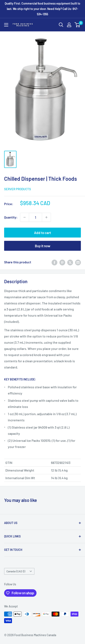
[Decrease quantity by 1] (24, 217)
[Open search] (61, 25)
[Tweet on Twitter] (70, 262)
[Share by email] (78, 262)
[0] (77, 24)
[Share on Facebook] (54, 262)
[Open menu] (6, 24)
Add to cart (42, 233)
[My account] (69, 25)
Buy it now (42, 246)
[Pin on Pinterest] (62, 262)
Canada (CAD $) (15, 571)
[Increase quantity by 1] (46, 217)
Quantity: (11, 217)
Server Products (17, 189)
